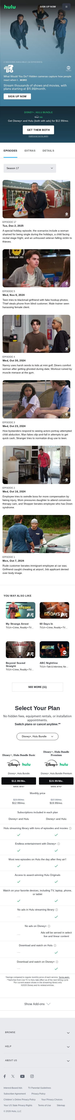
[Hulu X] (15, 1076)
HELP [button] (8, 1046)
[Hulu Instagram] (32, 1076)
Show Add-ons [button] (34, 1004)
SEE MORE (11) (37, 687)
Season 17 (13, 168)
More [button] (23, 80)
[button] (10, 149)
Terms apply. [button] (64, 977)
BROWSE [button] (10, 1032)
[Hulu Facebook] (7, 1076)
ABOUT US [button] (11, 1060)
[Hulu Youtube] (25, 1076)
